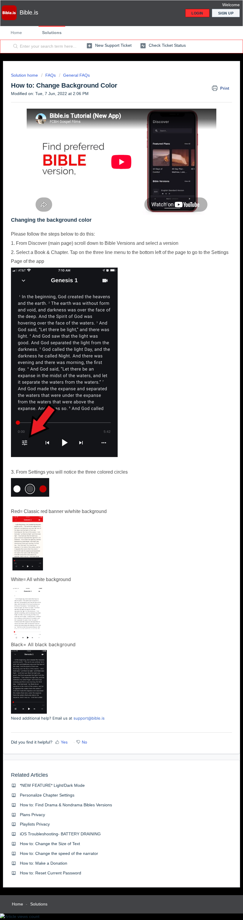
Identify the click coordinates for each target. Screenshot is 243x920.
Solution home (25, 75)
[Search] (14, 46)
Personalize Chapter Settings (47, 795)
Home (16, 32)
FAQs (50, 75)
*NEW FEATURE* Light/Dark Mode (52, 785)
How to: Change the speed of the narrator (59, 853)
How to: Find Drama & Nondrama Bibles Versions (66, 804)
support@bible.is (89, 718)
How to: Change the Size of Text (50, 843)
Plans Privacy (32, 814)
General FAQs (76, 75)
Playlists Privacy (35, 824)
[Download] (110, 468)
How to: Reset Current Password (50, 873)
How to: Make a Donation (43, 863)
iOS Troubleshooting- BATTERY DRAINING (60, 833)
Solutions (52, 32)
